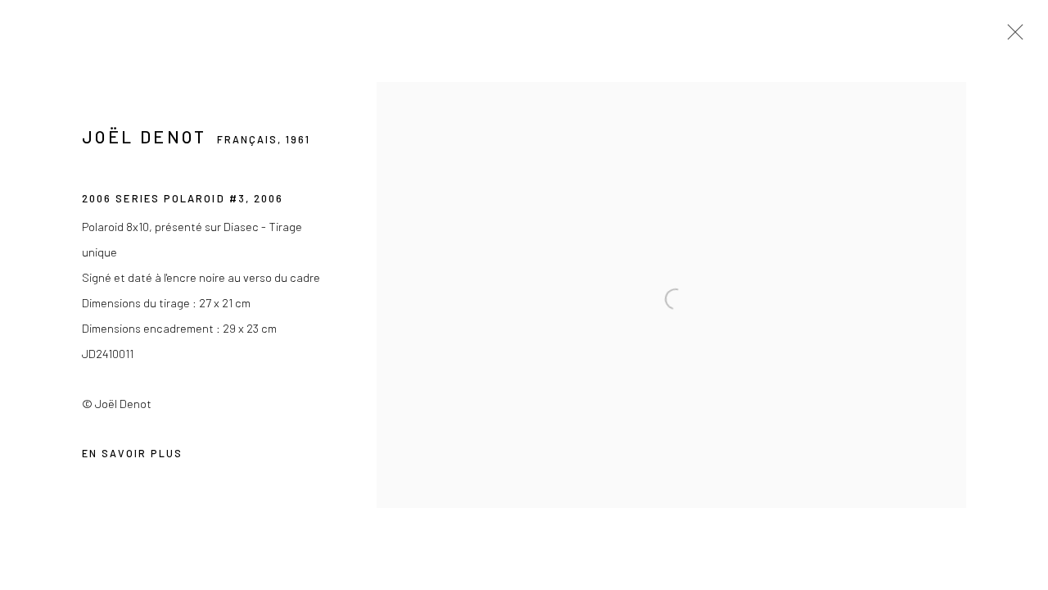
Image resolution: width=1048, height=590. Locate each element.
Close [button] (1011, 37)
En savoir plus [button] (132, 453)
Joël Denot (144, 136)
